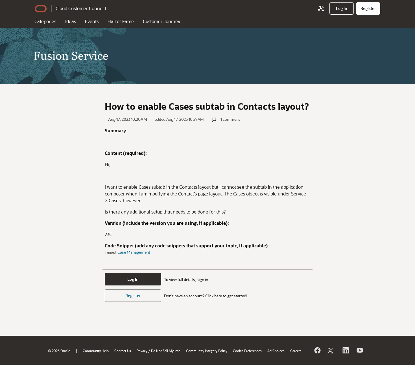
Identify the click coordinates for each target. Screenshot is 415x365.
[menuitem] (341, 8)
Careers (296, 350)
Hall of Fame (121, 21)
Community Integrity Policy (206, 350)
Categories (45, 21)
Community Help (96, 350)
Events (92, 21)
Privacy (142, 350)
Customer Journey (161, 21)
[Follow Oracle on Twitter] (331, 350)
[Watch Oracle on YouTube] (359, 350)
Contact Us (122, 350)
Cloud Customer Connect (81, 8)
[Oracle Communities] (321, 8)
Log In (133, 279)
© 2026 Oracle (59, 350)
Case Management (133, 252)
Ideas (70, 21)
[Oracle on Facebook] (317, 350)
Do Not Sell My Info (165, 350)
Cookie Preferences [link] (247, 350)
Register (133, 295)
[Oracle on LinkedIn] (345, 350)
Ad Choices (276, 350)
